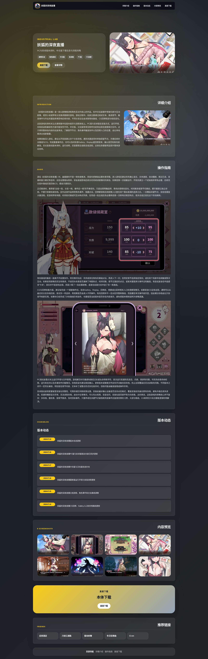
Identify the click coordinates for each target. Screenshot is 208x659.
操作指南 (136, 6)
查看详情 (58, 65)
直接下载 (168, 6)
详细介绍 (125, 6)
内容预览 (157, 6)
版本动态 (147, 6)
